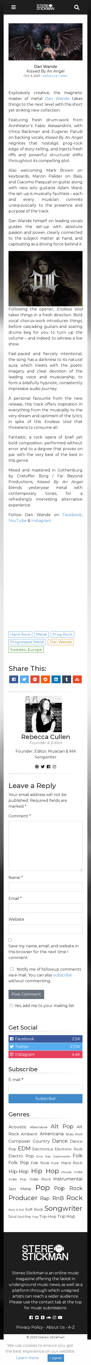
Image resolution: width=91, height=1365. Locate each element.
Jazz (12, 1189)
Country (41, 1141)
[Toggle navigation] (15, 7)
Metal (25, 1188)
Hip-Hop (18, 1171)
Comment (19, 816)
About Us (55, 1327)
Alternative (39, 1127)
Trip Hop (66, 1216)
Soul (12, 1216)
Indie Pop (17, 1179)
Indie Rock (40, 1179)
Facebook (72, 514)
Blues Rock (74, 1134)
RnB (58, 1198)
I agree (56, 1358)
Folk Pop (18, 1162)
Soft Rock (34, 1209)
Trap (35, 1217)
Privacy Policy (29, 1327)
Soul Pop (24, 1217)
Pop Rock (68, 1188)
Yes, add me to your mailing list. (45, 1005)
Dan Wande (57, 98)
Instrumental (68, 1179)
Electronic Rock (69, 1149)
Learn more (27, 1358)
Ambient (29, 1134)
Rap (45, 1198)
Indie (78, 1172)
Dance (60, 1141)
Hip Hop (45, 1171)
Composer (19, 1141)
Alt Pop (62, 1126)
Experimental (61, 1156)
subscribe (62, 975)
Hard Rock (72, 1163)
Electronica (42, 1149)
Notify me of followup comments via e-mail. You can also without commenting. (44, 975)
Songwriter (63, 1208)
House (66, 1172)
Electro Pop (21, 1156)
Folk (78, 1156)
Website (16, 919)
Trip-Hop (47, 1216)
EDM (24, 1148)
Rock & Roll (16, 1209)
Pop (42, 1187)
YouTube (17, 520)
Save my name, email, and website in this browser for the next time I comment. (43, 952)
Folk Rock (40, 1163)
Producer (23, 1198)
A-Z (71, 1327)
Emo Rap (43, 1156)
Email (15, 898)
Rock (74, 1198)
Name (15, 877)
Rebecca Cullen (55, 76)
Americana (52, 1133)
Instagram (41, 520)
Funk (55, 1163)
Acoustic (17, 1126)
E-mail (15, 1079)
